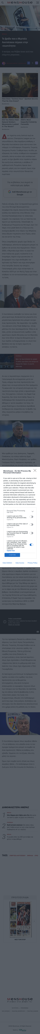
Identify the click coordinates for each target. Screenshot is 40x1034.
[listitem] (20, 511)
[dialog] (20, 517)
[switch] (31, 517)
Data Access (20, 563)
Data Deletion (7, 563)
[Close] (36, 471)
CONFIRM (12, 555)
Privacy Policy (32, 563)
